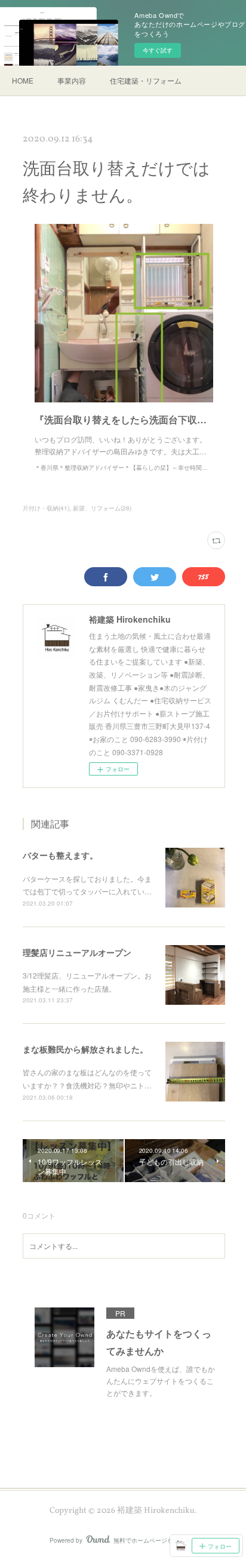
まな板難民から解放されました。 (85, 1049)
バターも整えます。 (60, 855)
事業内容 (71, 80)
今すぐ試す (158, 50)
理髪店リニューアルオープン (77, 952)
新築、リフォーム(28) (102, 508)
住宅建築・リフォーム (146, 80)
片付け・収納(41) (46, 508)
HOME (22, 80)
